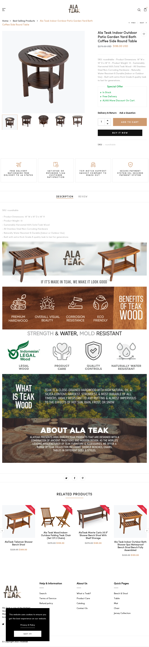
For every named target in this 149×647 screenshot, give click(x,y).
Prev (133, 23)
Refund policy (46, 603)
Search (43, 593)
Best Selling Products (24, 20)
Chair (116, 608)
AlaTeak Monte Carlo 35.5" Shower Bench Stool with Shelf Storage (93, 535)
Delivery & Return (107, 113)
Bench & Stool (121, 593)
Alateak (24, 641)
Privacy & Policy (27, 624)
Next (142, 23)
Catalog (81, 603)
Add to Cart (130, 122)
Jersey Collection (122, 613)
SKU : (101, 144)
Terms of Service (47, 598)
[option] (43, 72)
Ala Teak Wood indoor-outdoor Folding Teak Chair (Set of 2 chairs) (56, 535)
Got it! (28, 633)
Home (5, 20)
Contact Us (82, 608)
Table (117, 598)
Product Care (83, 598)
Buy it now (120, 132)
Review (83, 197)
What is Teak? (84, 593)
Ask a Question (127, 113)
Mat (116, 603)
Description (64, 197)
